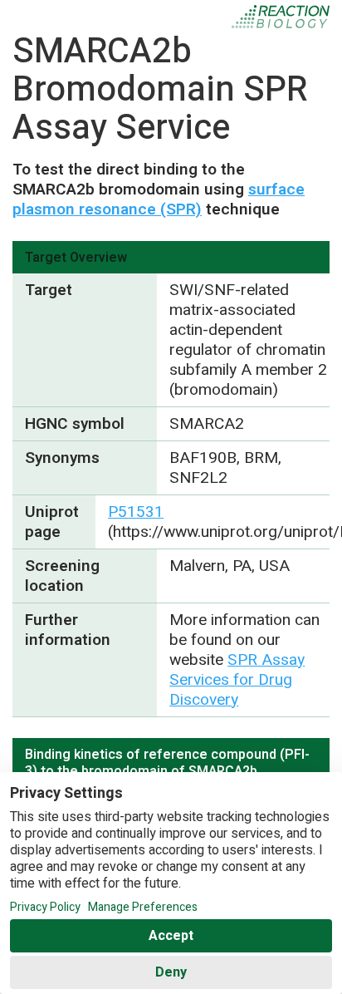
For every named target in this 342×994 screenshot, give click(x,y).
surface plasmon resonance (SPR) (158, 199)
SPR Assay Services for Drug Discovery (237, 679)
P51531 (136, 512)
